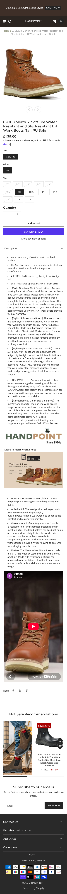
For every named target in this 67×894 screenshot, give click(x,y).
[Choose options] (60, 746)
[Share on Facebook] (13, 690)
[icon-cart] (54, 21)
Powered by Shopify (33, 888)
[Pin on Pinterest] (27, 690)
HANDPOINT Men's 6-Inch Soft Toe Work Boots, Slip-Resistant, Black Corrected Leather (49, 760)
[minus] (6, 214)
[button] (33, 223)
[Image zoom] (33, 74)
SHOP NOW (53, 7)
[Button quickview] (60, 740)
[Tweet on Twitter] (20, 690)
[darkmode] (61, 21)
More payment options (33, 238)
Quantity (9, 207)
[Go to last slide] (29, 109)
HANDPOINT (38, 882)
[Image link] (17, 748)
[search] (9, 21)
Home (7, 30)
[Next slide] (37, 109)
